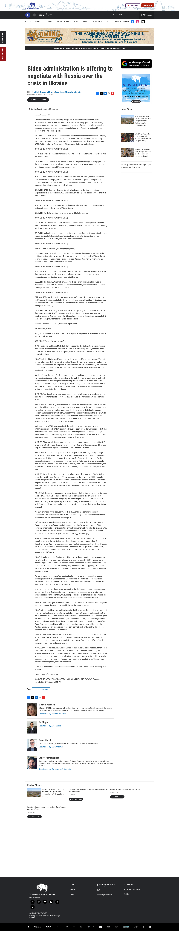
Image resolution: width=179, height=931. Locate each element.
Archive (126, 894)
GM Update (2, 37)
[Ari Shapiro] (32, 727)
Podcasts (39, 21)
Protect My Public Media (132, 889)
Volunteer (133, 5)
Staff (98, 890)
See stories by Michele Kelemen (53, 713)
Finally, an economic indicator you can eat (125, 789)
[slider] (37, 15)
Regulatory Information (104, 895)
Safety (126, 21)
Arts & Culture (63, 21)
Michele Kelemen (40, 92)
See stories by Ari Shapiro (50, 726)
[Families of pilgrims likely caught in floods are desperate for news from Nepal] (127, 152)
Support (96, 21)
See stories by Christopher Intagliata (55, 769)
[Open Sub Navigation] (32, 21)
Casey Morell (59, 92)
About (85, 21)
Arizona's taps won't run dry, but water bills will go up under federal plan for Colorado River (143, 120)
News (50, 21)
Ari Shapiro (50, 92)
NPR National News (41, 689)
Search (118, 21)
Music (76, 21)
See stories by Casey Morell (51, 747)
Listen (28, 21)
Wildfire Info (2, 53)
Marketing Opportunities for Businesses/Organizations (106, 885)
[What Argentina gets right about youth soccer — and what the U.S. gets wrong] (127, 137)
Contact (72, 889)
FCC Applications (129, 885)
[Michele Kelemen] (32, 709)
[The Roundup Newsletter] (136, 88)
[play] (28, 15)
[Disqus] (89, 849)
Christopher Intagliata (72, 92)
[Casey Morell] (32, 745)
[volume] (34, 15)
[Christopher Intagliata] (32, 762)
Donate (148, 5)
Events (108, 21)
